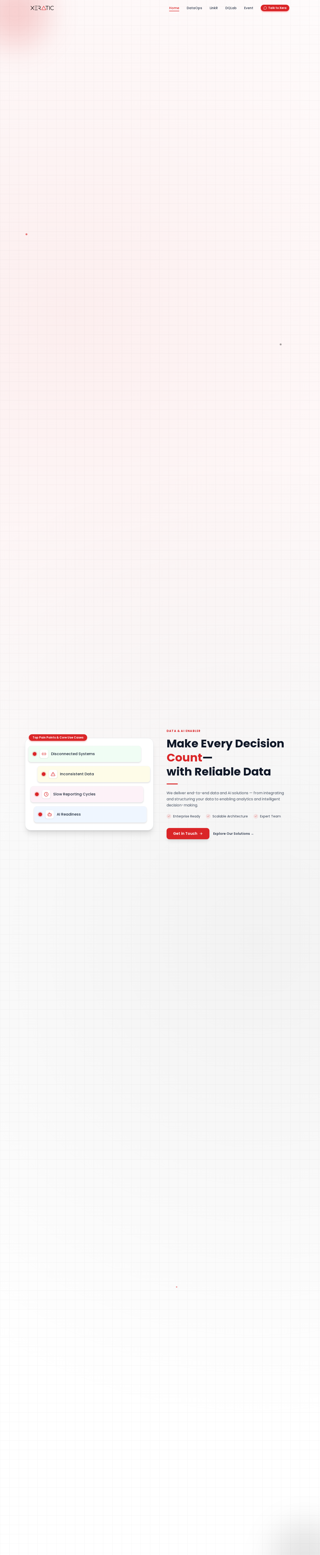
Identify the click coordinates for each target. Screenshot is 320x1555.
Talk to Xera (277, 8)
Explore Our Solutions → (233, 833)
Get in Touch (185, 833)
